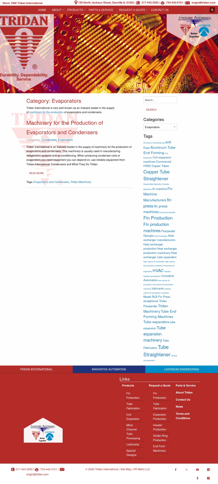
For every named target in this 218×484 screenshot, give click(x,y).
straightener (150, 301)
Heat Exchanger (160, 236)
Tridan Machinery (80, 182)
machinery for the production (46, 112)
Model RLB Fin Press (156, 297)
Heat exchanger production (153, 246)
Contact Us (183, 399)
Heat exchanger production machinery (160, 250)
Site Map (125, 469)
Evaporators (65, 140)
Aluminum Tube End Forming (159, 150)
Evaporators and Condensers (51, 182)
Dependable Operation (152, 184)
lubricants (158, 288)
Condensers (49, 140)
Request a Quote (159, 385)
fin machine (159, 189)
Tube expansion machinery (154, 334)
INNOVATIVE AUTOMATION (109, 369)
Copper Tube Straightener (156, 175)
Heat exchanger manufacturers (159, 237)
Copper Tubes (160, 166)
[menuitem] (42, 10)
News (179, 406)
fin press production (167, 212)
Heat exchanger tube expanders (160, 255)
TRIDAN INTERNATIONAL (36, 369)
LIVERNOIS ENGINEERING (181, 369)
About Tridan (184, 392)
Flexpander (168, 231)
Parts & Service (186, 385)
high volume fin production (154, 261)
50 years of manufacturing (154, 142)
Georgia (148, 235)
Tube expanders (156, 321)
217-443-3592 (24, 469)
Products (128, 385)
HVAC (158, 270)
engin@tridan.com (37, 474)
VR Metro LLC (141, 469)
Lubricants (132, 444)
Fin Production (158, 217)
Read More (36, 173)
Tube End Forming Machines (159, 314)
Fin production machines (156, 227)
